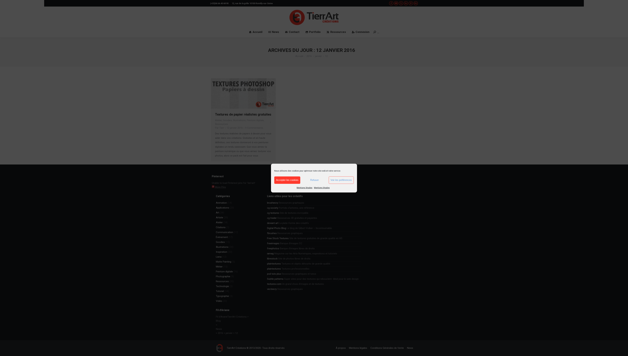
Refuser (314, 180)
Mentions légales (304, 188)
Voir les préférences (341, 180)
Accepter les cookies (287, 180)
